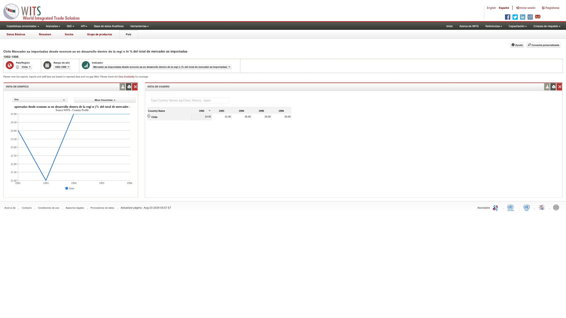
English (491, 7)
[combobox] (39, 99)
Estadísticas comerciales (22, 26)
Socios (69, 34)
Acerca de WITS (469, 26)
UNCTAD (511, 207)
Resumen (45, 34)
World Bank (557, 207)
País (128, 34)
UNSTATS (526, 207)
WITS (44, 11)
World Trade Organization (541, 207)
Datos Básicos (16, 34)
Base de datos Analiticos (109, 26)
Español (504, 8)
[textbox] (190, 100)
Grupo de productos (99, 34)
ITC (496, 207)
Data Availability (127, 76)
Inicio (449, 26)
